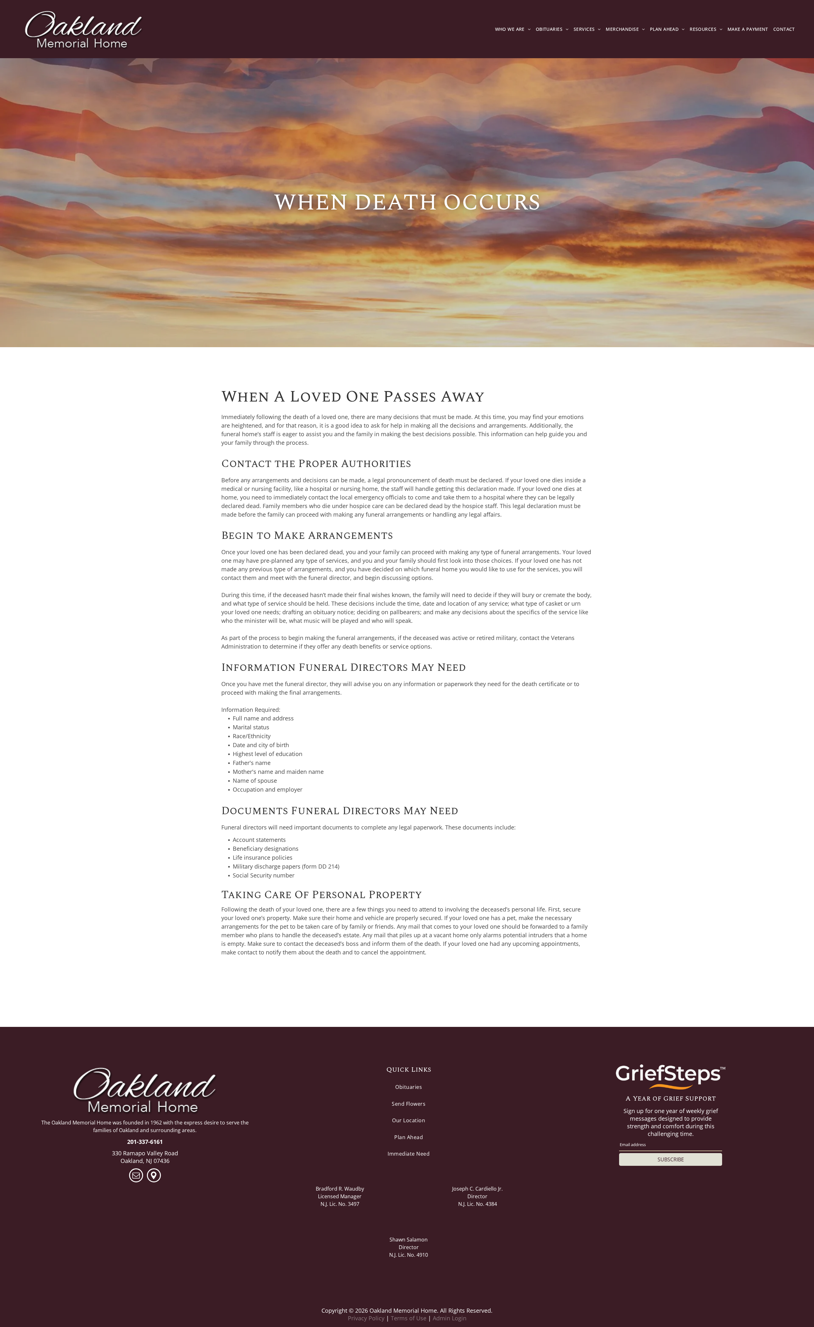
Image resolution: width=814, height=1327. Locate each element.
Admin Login (449, 1318)
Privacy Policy (366, 1318)
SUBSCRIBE (671, 1159)
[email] (136, 1176)
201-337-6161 (145, 1141)
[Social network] (154, 1176)
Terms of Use (408, 1318)
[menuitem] (513, 29)
